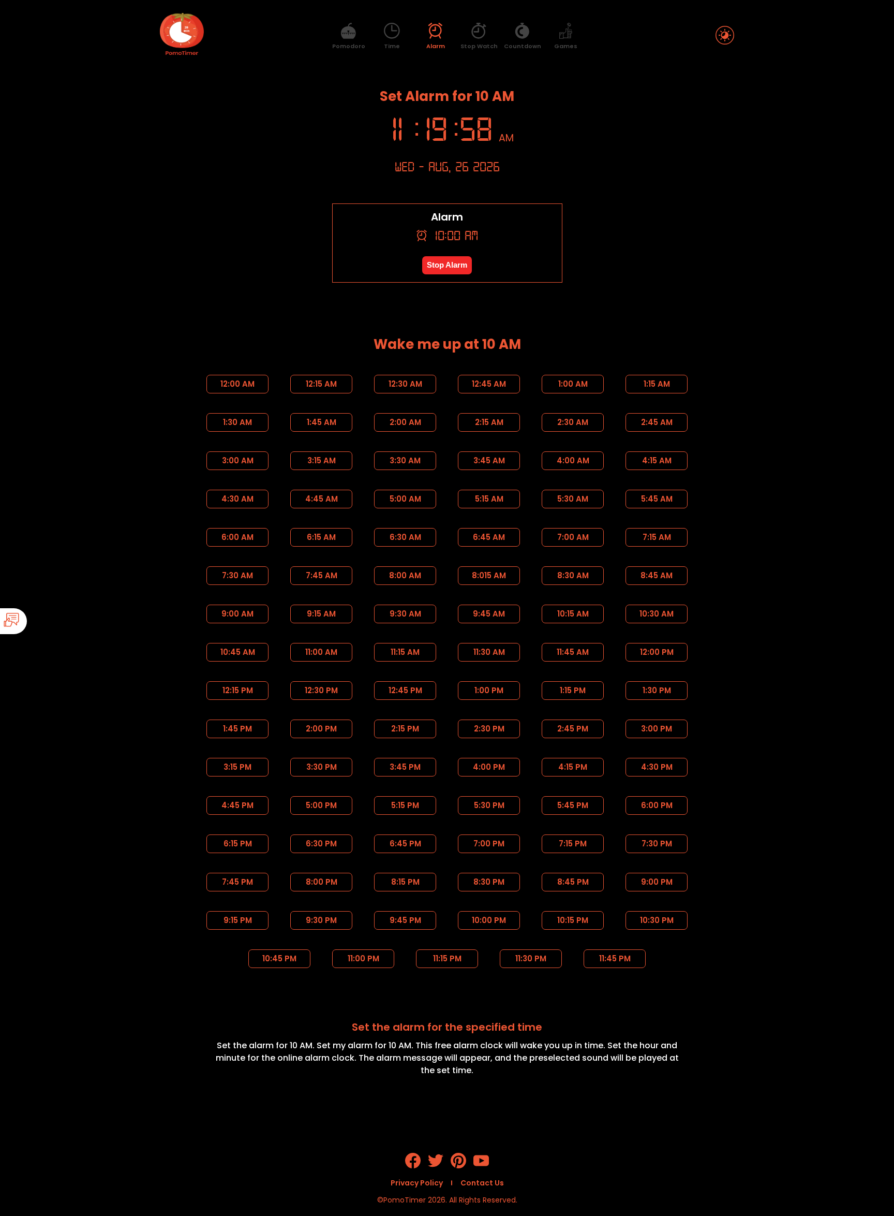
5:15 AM (489, 498)
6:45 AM (489, 537)
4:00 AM (573, 460)
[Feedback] (42, 621)
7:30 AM (237, 575)
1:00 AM (573, 383)
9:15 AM (321, 613)
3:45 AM (489, 460)
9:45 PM (405, 920)
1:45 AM (321, 422)
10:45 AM (237, 652)
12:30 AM (405, 383)
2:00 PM (321, 728)
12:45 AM (489, 383)
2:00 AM (405, 422)
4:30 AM (237, 498)
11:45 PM (615, 958)
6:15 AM (321, 537)
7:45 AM (321, 575)
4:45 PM (237, 805)
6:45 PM (405, 843)
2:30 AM (572, 422)
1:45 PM (237, 728)
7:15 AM (657, 537)
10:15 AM (573, 613)
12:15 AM (321, 383)
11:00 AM (321, 652)
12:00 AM (237, 383)
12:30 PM (321, 690)
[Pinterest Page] (458, 1165)
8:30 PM (488, 881)
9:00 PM (657, 881)
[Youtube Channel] (481, 1165)
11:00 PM (363, 958)
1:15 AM (657, 383)
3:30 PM (321, 766)
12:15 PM (237, 690)
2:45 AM (657, 422)
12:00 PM (657, 652)
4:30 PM (657, 766)
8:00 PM (321, 881)
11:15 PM (447, 958)
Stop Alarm (447, 264)
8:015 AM (489, 575)
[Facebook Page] (413, 1165)
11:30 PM (530, 958)
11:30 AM (489, 652)
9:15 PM (238, 920)
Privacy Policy (417, 1183)
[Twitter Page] (435, 1165)
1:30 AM (237, 422)
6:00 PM (657, 805)
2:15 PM (405, 728)
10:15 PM (572, 920)
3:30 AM (405, 460)
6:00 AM (237, 537)
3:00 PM (656, 728)
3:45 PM (405, 766)
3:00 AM (238, 460)
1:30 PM (657, 690)
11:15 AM (405, 652)
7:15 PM (573, 843)
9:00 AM (237, 613)
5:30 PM (489, 805)
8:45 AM (656, 575)
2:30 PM (489, 728)
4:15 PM (572, 766)
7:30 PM (657, 843)
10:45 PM (279, 958)
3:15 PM (237, 766)
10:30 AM (656, 613)
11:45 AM (573, 652)
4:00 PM (489, 766)
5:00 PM (321, 805)
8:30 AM (573, 575)
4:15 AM (657, 460)
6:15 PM (238, 843)
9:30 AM (405, 613)
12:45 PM (405, 690)
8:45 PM (573, 881)
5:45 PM (572, 805)
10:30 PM (657, 920)
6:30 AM (405, 537)
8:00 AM (405, 575)
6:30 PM (321, 843)
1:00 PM (488, 690)
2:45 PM (572, 728)
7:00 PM (488, 843)
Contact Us (482, 1183)
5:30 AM (572, 498)
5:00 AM (405, 498)
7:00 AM (573, 537)
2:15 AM (489, 422)
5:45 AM (657, 498)
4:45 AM (321, 498)
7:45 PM (237, 881)
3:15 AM (321, 460)
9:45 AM (489, 613)
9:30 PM (321, 920)
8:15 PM (405, 881)
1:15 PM (573, 690)
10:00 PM (489, 920)
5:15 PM (405, 805)
